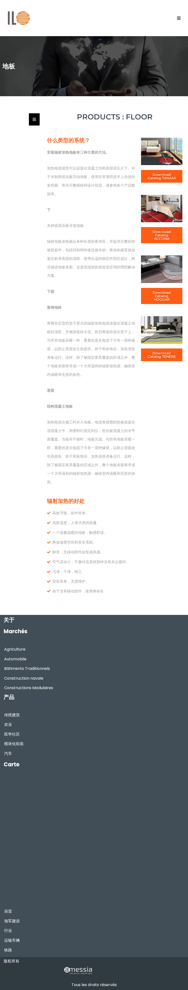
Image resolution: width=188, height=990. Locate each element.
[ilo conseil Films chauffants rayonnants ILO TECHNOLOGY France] (18, 18)
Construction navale (23, 678)
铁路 (8, 950)
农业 (8, 724)
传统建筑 (12, 715)
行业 (8, 930)
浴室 (8, 911)
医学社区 (12, 734)
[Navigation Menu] (178, 18)
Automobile (15, 659)
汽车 (8, 753)
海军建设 (12, 921)
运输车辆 (12, 940)
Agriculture (14, 649)
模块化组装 (14, 744)
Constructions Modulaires (28, 688)
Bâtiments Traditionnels (27, 668)
